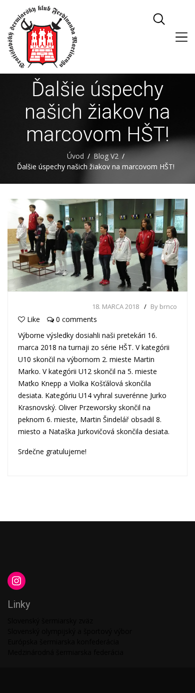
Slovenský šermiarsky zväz (50, 620)
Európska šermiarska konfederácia (63, 641)
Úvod (75, 156)
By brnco (163, 306)
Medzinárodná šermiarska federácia (66, 652)
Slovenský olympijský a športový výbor (70, 631)
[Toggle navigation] (182, 37)
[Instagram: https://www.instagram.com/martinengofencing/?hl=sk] (17, 581)
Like (33, 319)
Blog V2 (106, 156)
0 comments (75, 319)
